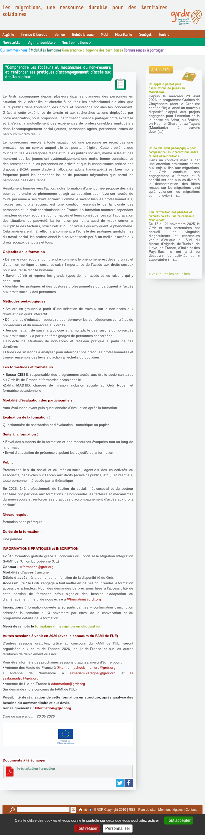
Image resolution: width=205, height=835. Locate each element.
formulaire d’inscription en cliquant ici (67, 626)
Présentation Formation (36, 768)
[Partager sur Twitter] (120, 782)
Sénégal (145, 34)
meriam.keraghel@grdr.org (94, 673)
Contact (191, 810)
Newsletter (12, 42)
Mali (104, 34)
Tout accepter (178, 820)
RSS (132, 810)
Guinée (59, 34)
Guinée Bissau (83, 34)
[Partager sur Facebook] (128, 782)
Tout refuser (87, 828)
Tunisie (164, 34)
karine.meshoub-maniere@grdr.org (88, 668)
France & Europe (34, 34)
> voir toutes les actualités (169, 274)
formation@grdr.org (38, 567)
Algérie (8, 34)
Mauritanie (123, 34)
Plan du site (147, 810)
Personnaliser (117, 828)
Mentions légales (170, 810)
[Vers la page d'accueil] (186, 17)
